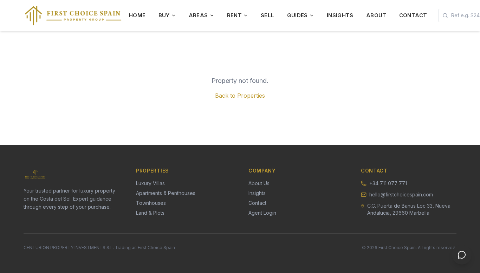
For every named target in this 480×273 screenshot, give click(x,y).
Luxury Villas (150, 183)
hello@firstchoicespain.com (401, 194)
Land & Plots (150, 213)
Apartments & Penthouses (165, 193)
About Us (259, 183)
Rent (234, 15)
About (376, 15)
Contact (413, 15)
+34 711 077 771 (388, 183)
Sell (267, 15)
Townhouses (151, 203)
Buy (164, 15)
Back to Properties (240, 95)
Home (137, 15)
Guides (297, 15)
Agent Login (262, 213)
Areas (198, 15)
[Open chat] (462, 255)
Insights (340, 15)
